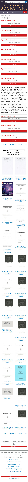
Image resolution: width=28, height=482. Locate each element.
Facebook (9, 478)
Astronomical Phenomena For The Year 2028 (20, 385)
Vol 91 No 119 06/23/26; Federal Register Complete (20, 273)
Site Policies (14, 459)
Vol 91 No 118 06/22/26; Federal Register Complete (7, 273)
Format (5, 150)
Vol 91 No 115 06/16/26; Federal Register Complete (7, 317)
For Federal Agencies (14, 469)
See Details (14, 446)
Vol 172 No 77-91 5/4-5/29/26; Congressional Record (7, 361)
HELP (14, 12)
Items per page (11, 154)
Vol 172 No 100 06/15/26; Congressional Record (7, 383)
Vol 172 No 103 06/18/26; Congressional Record (20, 248)
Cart (25, 12)
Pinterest (18, 478)
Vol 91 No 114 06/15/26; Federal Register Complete (20, 295)
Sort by (9, 152)
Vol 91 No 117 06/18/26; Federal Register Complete (20, 339)
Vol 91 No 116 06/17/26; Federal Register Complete (20, 317)
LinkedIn (21, 478)
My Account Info (14, 464)
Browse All (7, 15)
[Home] (14, 9)
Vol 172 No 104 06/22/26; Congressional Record (20, 200)
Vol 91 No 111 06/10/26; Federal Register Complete (20, 407)
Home (2, 15)
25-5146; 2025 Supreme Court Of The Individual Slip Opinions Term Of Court (20, 178)
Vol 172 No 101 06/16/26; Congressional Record (7, 295)
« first (5, 144)
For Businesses (14, 466)
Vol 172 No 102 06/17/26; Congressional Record (20, 361)
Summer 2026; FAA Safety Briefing (7, 397)
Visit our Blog (14, 476)
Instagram (14, 478)
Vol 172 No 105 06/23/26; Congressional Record (7, 222)
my (6, 12)
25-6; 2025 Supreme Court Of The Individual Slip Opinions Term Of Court (7, 178)
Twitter (12, 478)
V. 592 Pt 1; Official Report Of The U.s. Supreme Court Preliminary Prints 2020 (21, 226)
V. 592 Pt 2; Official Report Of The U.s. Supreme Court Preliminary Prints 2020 (7, 251)
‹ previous (12, 144)
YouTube (16, 478)
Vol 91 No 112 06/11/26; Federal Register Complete (20, 429)
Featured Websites (14, 471)
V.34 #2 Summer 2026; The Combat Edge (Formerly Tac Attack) (7, 331)
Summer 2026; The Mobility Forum (7, 199)
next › (20, 144)
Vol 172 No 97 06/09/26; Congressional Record (7, 428)
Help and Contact (14, 462)
